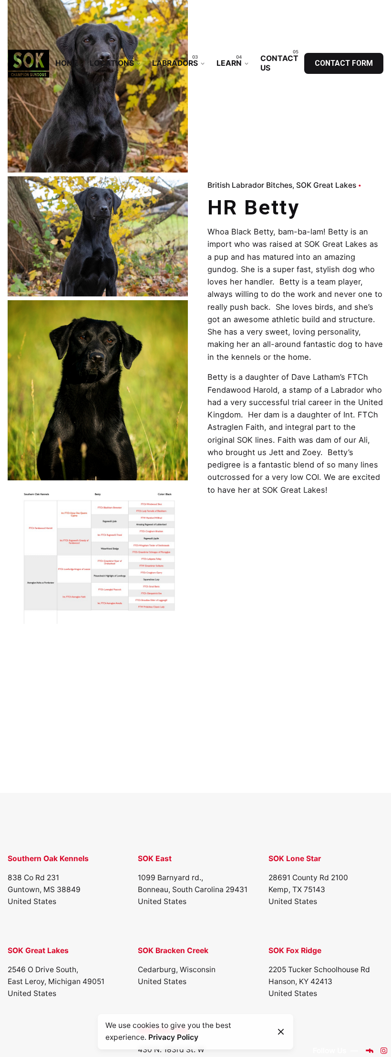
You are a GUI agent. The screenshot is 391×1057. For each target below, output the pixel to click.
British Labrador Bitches (249, 185)
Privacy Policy (173, 1037)
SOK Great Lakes (326, 185)
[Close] (280, 1031)
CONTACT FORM (344, 63)
